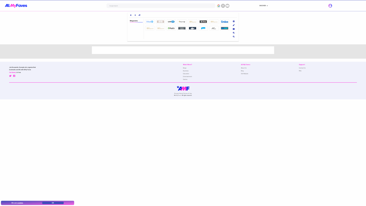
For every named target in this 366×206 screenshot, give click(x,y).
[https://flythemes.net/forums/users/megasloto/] (214, 28)
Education (186, 73)
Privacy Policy (178, 93)
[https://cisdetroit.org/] (150, 28)
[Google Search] (219, 6)
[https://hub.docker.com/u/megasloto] (193, 28)
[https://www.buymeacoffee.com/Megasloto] (182, 21)
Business (186, 71)
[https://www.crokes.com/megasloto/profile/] (225, 21)
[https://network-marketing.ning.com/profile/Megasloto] (182, 28)
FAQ (300, 71)
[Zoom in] (234, 33)
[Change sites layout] (234, 29)
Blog (242, 71)
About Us (244, 68)
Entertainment (187, 76)
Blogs (184, 68)
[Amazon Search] (223, 6)
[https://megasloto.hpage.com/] (214, 21)
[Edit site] (234, 25)
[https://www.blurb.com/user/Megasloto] (204, 28)
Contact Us (302, 68)
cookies (20, 203)
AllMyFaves (178, 95)
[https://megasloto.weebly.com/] (193, 21)
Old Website (244, 73)
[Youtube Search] (227, 6)
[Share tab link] (139, 15)
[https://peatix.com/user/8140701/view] (172, 28)
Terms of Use (187, 93)
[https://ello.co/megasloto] (204, 21)
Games (185, 79)
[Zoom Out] (234, 36)
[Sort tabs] (135, 15)
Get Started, (12, 72)
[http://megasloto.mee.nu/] (161, 28)
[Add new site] (234, 21)
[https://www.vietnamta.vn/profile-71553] (150, 21)
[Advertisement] (149, 50)
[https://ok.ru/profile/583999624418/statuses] (161, 21)
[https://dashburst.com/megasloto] (225, 28)
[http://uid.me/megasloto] (172, 21)
